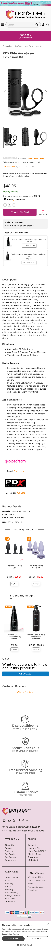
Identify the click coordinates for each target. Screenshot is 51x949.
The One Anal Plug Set (14, 567)
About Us (9, 845)
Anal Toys (29, 46)
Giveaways (33, 857)
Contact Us (10, 860)
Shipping (9, 883)
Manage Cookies (13, 895)
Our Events (10, 854)
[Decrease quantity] (5, 205)
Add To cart (21, 212)
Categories (7, 46)
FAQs (7, 880)
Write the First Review (36, 158)
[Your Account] (43, 24)
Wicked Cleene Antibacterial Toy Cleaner (14, 637)
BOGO (25, 36)
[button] (2, 24)
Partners (9, 851)
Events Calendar (35, 877)
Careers (8, 848)
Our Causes (10, 857)
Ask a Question (9, 167)
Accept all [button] (13, 939)
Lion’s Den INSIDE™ (37, 851)
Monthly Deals (34, 854)
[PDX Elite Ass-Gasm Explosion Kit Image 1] (25, 92)
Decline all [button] (37, 939)
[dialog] (25, 935)
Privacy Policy (11, 892)
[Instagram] (4, 820)
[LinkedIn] (27, 820)
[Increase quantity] (14, 205)
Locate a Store (35, 848)
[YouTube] (9, 820)
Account (32, 845)
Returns (8, 886)
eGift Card (33, 860)
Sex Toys (18, 46)
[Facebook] (19, 820)
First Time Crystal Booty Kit (36, 567)
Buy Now (14, 584)
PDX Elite (20, 493)
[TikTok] (23, 820)
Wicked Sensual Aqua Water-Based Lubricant (36, 637)
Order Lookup (11, 877)
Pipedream (19, 471)
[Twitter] (14, 820)
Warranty (9, 889)
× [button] (48, 924)
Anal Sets (40, 46)
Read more (17, 934)
